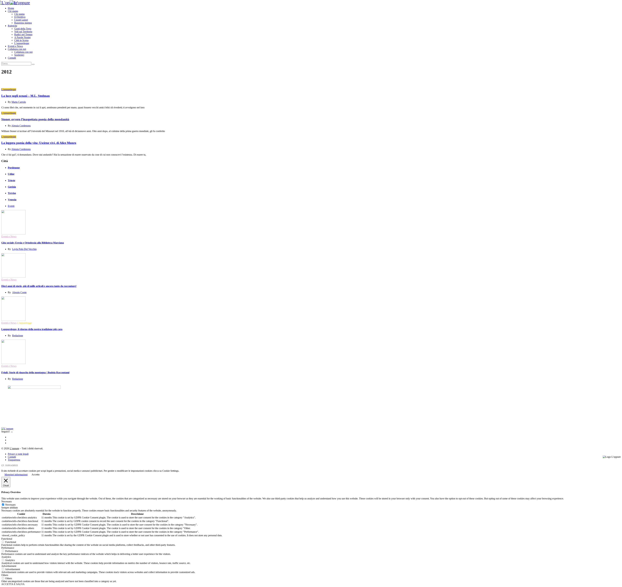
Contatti (12, 57)
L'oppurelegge (8, 89)
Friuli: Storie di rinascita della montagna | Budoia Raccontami (35, 372)
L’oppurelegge (21, 43)
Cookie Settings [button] (170, 470)
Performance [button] (7, 547)
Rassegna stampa (23, 22)
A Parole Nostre (22, 37)
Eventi (11, 206)
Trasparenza (14, 459)
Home (11, 8)
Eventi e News (15, 46)
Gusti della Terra (22, 28)
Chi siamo (13, 11)
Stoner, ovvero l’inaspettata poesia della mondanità (35, 119)
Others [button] (4, 575)
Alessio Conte (19, 292)
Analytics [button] (6, 557)
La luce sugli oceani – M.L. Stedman (25, 95)
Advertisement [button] (8, 566)
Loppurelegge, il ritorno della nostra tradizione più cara (31, 329)
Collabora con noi (17, 49)
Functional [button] (6, 538)
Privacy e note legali (18, 454)
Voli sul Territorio (23, 31)
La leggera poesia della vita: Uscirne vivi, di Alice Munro (38, 143)
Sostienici (19, 55)
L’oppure (14, 448)
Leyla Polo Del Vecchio (24, 249)
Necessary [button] (6, 501)
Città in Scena (21, 40)
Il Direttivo (19, 17)
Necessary (10, 504)
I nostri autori (21, 19)
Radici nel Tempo (23, 34)
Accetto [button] (36, 474)
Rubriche (12, 25)
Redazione (17, 335)
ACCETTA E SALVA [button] (13, 584)
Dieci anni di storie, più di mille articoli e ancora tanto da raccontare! (38, 286)
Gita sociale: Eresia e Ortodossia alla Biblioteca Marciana (32, 242)
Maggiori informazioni (16, 474)
